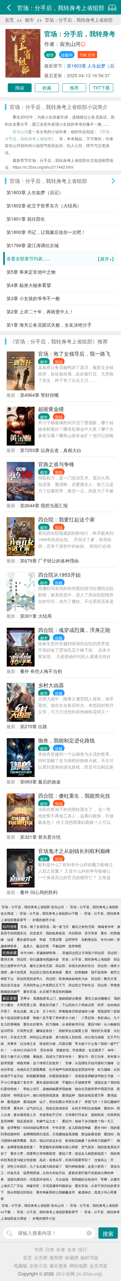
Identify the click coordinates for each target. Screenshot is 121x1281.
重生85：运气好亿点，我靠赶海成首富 (41, 1108)
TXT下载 (101, 87)
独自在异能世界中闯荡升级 (94, 1089)
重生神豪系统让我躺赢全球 (55, 1192)
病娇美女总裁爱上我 (73, 1030)
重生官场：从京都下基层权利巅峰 (47, 991)
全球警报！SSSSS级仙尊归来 (28, 1127)
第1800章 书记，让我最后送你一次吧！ (46, 232)
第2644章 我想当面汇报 (44, 505)
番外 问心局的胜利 (38, 892)
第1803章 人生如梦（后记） (34, 192)
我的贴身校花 (55, 933)
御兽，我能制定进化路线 (66, 740)
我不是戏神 (99, 972)
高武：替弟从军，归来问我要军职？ (65, 1160)
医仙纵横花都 (91, 1134)
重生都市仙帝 (26, 939)
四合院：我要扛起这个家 (66, 519)
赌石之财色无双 (83, 926)
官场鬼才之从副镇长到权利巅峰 (74, 851)
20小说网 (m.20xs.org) (79, 1273)
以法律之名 (28, 1043)
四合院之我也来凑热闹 (46, 972)
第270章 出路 (33, 726)
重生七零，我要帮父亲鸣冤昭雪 (32, 1153)
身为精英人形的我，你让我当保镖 (79, 1037)
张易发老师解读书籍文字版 (94, 1076)
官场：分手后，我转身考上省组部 (79, 19)
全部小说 (38, 1265)
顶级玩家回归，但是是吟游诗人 (29, 1179)
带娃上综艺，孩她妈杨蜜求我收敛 (47, 1089)
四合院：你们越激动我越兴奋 (38, 959)
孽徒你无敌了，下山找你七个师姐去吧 (66, 1005)
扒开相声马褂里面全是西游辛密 (71, 1069)
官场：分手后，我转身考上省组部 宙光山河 (33, 907)
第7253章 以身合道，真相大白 (50, 450)
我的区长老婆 (100, 1030)
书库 (38, 1249)
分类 (49, 1249)
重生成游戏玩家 (47, 1082)
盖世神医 (74, 946)
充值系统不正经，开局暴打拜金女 (63, 1114)
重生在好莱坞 (33, 1024)
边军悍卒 (71, 939)
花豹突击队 (89, 939)
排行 (82, 1249)
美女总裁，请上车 (26, 1011)
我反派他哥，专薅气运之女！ (38, 1121)
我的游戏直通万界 (91, 1095)
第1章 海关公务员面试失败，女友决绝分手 (49, 324)
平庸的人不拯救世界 (76, 1082)
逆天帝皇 (91, 933)
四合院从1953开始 (59, 574)
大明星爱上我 (26, 1005)
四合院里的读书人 (30, 978)
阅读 (19, 87)
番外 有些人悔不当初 (41, 671)
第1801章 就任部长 (25, 218)
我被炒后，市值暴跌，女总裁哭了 (80, 1050)
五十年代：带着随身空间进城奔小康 (68, 1011)
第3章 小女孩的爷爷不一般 (33, 298)
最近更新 (58, 1265)
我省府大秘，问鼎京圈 (55, 1043)
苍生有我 (46, 1050)
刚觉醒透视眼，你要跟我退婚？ (49, 1076)
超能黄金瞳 (51, 409)
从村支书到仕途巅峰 (86, 1108)
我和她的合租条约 (84, 1179)
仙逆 (10, 939)
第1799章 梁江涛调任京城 (32, 245)
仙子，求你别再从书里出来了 (60, 1101)
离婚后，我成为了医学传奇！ (54, 1056)
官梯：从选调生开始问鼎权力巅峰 (89, 1063)
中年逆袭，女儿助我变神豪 (71, 1127)
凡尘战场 (61, 1179)
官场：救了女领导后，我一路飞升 (44, 926)
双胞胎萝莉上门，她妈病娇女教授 (57, 998)
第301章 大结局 (36, 616)
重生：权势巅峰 (76, 972)
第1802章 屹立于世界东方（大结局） (43, 205)
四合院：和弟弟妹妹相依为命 (67, 978)
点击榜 (40, 1257)
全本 (71, 1249)
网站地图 (78, 1265)
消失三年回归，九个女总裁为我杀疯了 (34, 1166)
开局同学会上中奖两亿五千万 (44, 985)
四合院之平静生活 (81, 985)
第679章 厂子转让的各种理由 (49, 560)
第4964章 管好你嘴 (39, 395)
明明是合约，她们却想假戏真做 (36, 1095)
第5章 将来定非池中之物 (30, 271)
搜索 (108, 1233)
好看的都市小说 (44, 920)
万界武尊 (55, 939)
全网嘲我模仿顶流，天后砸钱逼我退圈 (50, 1134)
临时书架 (89, 1257)
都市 (29, 19)
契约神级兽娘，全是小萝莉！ (86, 1166)
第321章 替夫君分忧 (40, 837)
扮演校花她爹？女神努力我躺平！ (89, 1140)
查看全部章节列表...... (61, 258)
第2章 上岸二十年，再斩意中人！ (40, 311)
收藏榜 (71, 1257)
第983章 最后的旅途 (40, 781)
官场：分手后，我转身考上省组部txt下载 (49, 913)
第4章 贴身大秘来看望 (28, 285)
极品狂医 (42, 946)
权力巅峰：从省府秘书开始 (65, 1024)
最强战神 (68, 1095)
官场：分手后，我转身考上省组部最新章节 (47, 1212)
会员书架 (98, 1265)
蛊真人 (28, 946)
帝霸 (42, 939)
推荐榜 (56, 1257)
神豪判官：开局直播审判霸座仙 (49, 1185)
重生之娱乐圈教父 (98, 998)
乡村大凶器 (51, 685)
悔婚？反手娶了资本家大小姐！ (55, 1017)
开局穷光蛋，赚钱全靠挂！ (36, 1030)
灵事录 (12, 1043)
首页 (9, 19)
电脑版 (20, 1265)
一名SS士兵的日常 (23, 1050)
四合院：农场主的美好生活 (74, 965)
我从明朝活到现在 (20, 1192)
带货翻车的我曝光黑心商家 (58, 1147)
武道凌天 (36, 933)
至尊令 (25, 998)
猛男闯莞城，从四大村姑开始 (44, 1173)
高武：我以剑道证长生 (46, 1140)
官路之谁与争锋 (56, 464)
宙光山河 (70, 43)
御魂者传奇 (106, 926)
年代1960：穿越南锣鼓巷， (39, 952)
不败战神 (58, 946)
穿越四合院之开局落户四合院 (83, 952)
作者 (60, 1249)
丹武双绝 (74, 933)
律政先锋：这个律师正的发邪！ (39, 1063)
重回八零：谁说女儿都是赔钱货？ (83, 1153)
